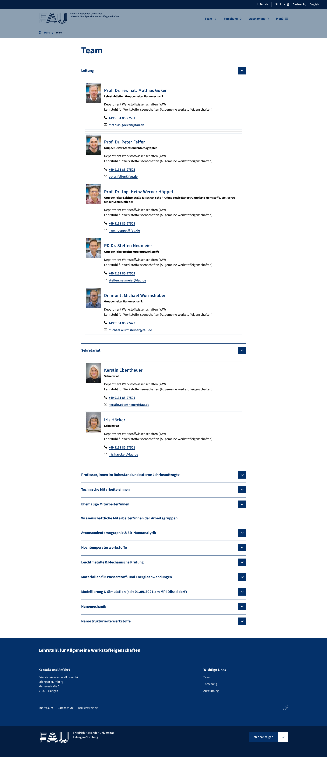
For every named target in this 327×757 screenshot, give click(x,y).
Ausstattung (257, 19)
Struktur (280, 4)
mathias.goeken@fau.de (126, 125)
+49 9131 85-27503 (122, 223)
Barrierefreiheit (88, 708)
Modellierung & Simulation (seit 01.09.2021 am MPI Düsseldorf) (134, 591)
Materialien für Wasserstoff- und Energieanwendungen (126, 577)
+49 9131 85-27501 (122, 118)
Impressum (46, 708)
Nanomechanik (93, 606)
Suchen (297, 4)
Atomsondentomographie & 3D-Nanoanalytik (118, 532)
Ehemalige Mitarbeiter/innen (105, 504)
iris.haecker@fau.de (123, 454)
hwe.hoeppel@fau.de (124, 230)
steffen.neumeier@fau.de (127, 280)
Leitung (87, 70)
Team (208, 19)
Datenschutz (65, 708)
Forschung (231, 19)
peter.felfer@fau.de (123, 176)
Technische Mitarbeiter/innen (105, 489)
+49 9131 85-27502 (122, 273)
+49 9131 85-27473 (122, 323)
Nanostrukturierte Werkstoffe (106, 621)
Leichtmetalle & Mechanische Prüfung (112, 562)
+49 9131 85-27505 (122, 169)
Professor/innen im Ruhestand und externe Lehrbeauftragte (130, 474)
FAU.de (264, 4)
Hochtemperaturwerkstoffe (104, 547)
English (314, 4)
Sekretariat (90, 350)
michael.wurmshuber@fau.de (130, 330)
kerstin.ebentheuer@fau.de (129, 404)
